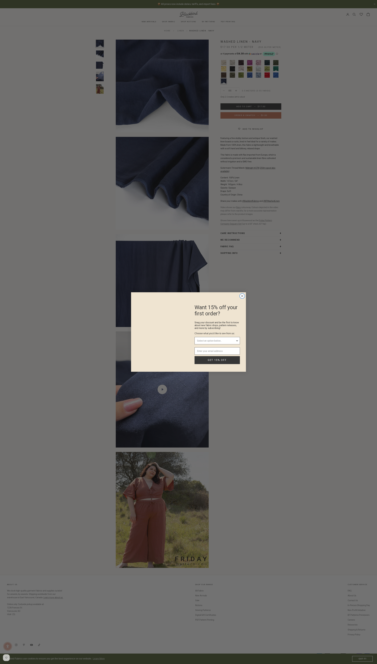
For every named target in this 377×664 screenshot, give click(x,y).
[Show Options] (237, 340)
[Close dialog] (242, 296)
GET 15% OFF (217, 360)
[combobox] (216, 340)
